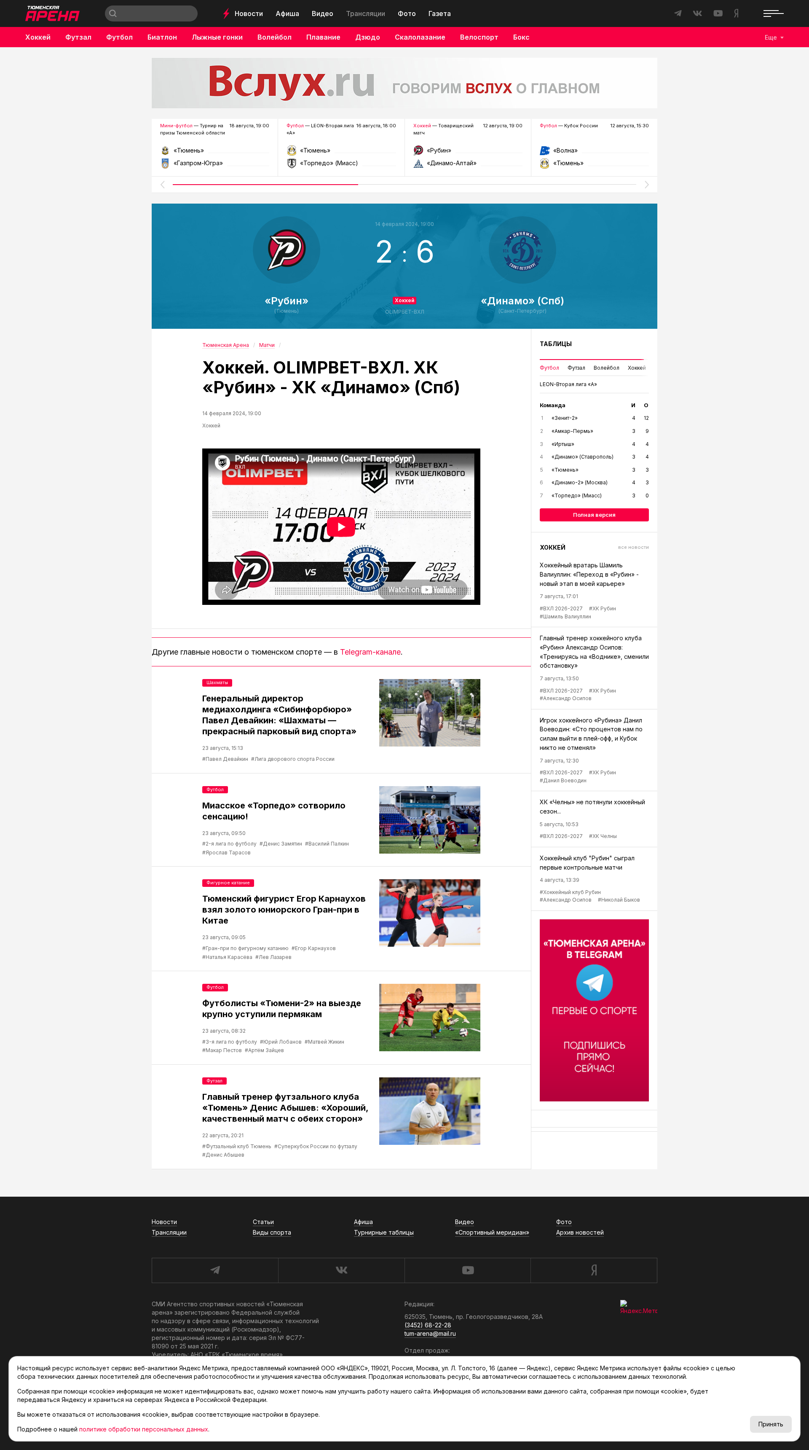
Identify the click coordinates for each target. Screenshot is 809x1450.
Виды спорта (272, 1232)
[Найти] (113, 13)
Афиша (287, 13)
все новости (633, 547)
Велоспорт (479, 37)
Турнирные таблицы (384, 1232)
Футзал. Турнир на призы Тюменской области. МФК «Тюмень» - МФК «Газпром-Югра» (214, 153)
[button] (162, 185)
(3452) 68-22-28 (427, 1325)
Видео (322, 13)
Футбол (119, 37)
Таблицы (556, 343)
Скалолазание (420, 37)
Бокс (521, 37)
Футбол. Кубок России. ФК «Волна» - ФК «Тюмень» (594, 153)
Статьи (263, 1221)
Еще (771, 37)
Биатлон (162, 37)
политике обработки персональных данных (143, 1429)
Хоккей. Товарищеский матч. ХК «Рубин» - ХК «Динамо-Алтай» (467, 153)
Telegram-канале (370, 651)
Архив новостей (580, 1232)
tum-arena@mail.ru (430, 1333)
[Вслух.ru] (404, 83)
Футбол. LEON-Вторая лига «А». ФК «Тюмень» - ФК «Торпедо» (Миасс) (341, 153)
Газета (440, 13)
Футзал (78, 37)
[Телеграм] (594, 1010)
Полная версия (594, 514)
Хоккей (38, 37)
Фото (407, 13)
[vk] (341, 1270)
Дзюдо (367, 37)
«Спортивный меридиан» (492, 1232)
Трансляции (365, 13)
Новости (249, 13)
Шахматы (217, 682)
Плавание (323, 37)
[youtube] (467, 1270)
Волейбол (274, 37)
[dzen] (593, 1270)
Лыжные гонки (217, 37)
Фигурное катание (228, 883)
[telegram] (215, 1270)
